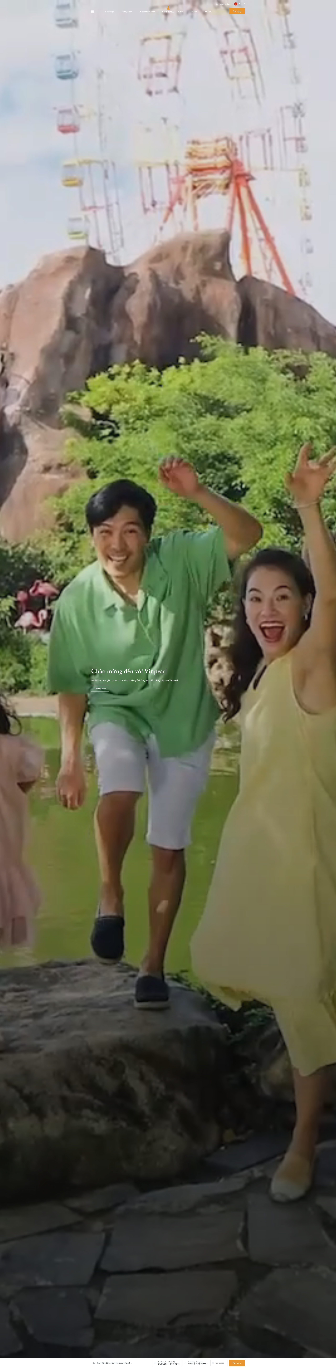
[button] (230, 3)
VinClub (207, 11)
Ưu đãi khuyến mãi (147, 11)
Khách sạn (109, 11)
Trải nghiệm (126, 11)
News (180, 11)
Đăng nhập (224, 3)
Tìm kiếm (236, 1363)
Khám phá (99, 688)
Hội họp (193, 11)
